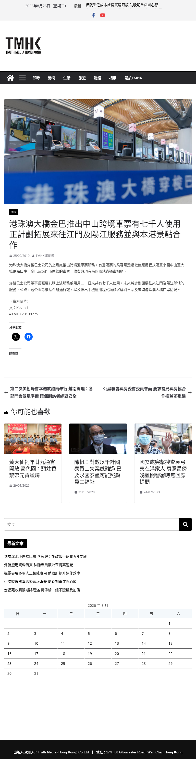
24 (36, 663)
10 (36, 643)
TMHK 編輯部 (45, 256)
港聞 (51, 77)
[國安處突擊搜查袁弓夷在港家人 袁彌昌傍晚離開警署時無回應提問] (163, 427)
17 (36, 653)
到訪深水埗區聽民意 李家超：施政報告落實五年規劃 (45, 556)
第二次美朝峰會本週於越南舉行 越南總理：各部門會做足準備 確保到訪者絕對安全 (51, 392)
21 (144, 653)
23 (9, 663)
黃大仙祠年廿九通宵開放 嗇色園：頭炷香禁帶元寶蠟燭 (32, 469)
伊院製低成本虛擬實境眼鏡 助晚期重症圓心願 (122, 5)
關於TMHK (133, 77)
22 (170, 653)
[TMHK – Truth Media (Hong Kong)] (10, 78)
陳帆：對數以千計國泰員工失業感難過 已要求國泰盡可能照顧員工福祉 (97, 472)
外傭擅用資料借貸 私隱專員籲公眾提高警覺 (38, 564)
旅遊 (82, 77)
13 (117, 643)
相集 (112, 77)
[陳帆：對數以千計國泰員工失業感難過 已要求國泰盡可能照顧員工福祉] (98, 427)
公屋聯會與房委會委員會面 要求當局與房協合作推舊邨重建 (144, 392)
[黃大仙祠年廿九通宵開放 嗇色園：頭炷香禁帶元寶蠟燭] (33, 427)
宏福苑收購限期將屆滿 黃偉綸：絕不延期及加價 (42, 589)
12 (90, 643)
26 (90, 663)
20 (117, 653)
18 (63, 653)
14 (144, 643)
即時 (36, 77)
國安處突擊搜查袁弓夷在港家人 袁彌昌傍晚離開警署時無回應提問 (163, 472)
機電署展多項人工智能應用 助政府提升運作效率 (42, 573)
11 (63, 643)
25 (63, 663)
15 (170, 643)
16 (9, 653)
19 (90, 653)
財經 (97, 77)
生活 (66, 77)
